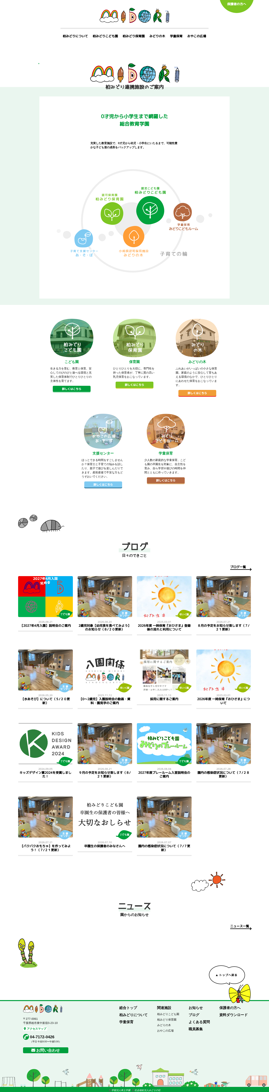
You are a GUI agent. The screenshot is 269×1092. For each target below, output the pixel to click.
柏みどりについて (75, 36)
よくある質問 (199, 1022)
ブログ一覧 (238, 567)
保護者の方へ (236, 4)
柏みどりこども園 (105, 36)
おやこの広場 (196, 36)
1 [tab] (39, 64)
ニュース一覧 (239, 926)
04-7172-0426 (42, 1037)
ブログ (194, 1015)
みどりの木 (157, 36)
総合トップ (128, 1008)
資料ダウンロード (233, 1015)
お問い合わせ (48, 1050)
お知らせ (196, 1008)
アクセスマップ (36, 1028)
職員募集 (196, 1029)
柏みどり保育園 (134, 36)
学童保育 (176, 36)
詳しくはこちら (71, 389)
